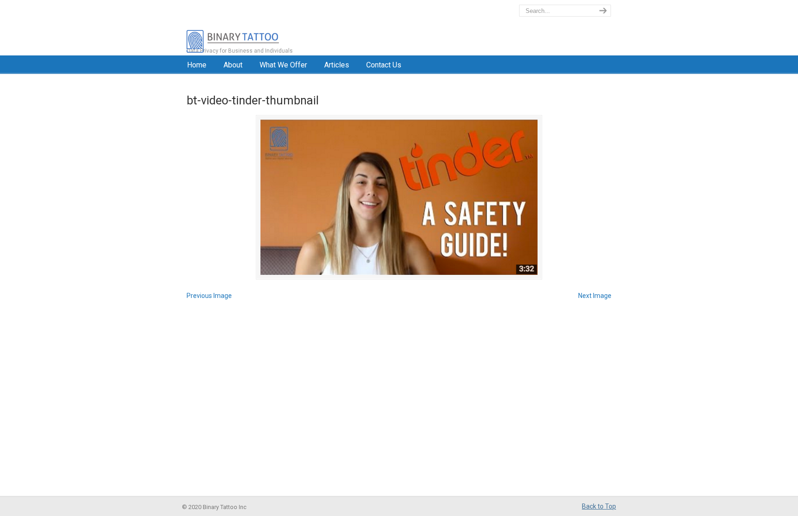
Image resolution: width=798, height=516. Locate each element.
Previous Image (209, 295)
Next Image (594, 295)
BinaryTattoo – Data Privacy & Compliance (273, 28)
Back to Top (599, 506)
